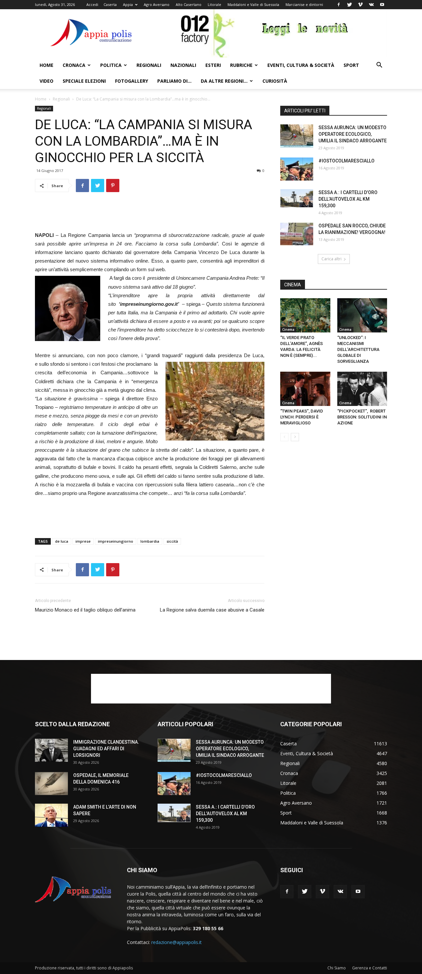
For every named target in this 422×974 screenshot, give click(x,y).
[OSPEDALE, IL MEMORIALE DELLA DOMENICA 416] (51, 783)
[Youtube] (382, 4)
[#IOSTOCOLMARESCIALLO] (296, 169)
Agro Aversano (156, 4)
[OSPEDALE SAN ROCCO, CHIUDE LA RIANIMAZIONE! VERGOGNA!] (296, 233)
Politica (111, 65)
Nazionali (183, 65)
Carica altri (331, 259)
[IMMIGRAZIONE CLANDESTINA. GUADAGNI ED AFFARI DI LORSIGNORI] (51, 750)
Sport (351, 65)
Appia (128, 4)
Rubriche (241, 65)
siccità (172, 541)
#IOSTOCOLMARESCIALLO (346, 160)
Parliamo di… (174, 81)
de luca (61, 541)
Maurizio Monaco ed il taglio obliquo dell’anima (85, 610)
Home (46, 65)
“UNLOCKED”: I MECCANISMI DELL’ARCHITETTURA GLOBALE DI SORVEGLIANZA (358, 349)
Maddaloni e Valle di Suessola (253, 4)
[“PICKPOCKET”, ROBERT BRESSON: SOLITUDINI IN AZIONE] (362, 389)
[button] (379, 66)
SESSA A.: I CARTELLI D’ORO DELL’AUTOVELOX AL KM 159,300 (347, 199)
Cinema (288, 329)
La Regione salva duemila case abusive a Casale (212, 610)
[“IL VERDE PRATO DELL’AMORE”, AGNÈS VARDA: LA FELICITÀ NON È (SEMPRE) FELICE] (305, 315)
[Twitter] (349, 4)
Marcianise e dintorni (304, 4)
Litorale (214, 4)
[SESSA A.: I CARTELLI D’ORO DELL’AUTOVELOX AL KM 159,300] (296, 198)
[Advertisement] (150, 214)
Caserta (110, 4)
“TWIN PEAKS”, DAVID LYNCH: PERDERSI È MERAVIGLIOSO (301, 417)
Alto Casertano (188, 4)
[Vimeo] (360, 4)
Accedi (92, 4)
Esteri (213, 65)
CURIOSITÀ (274, 81)
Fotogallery (131, 81)
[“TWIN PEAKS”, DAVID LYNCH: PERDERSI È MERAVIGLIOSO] (305, 389)
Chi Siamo (336, 968)
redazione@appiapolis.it (176, 942)
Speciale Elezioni (84, 81)
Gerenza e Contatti (369, 968)
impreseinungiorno (115, 541)
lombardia (149, 541)
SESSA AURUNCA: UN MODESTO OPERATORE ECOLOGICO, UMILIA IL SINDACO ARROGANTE (352, 134)
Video (46, 81)
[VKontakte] (371, 4)
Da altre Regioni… (224, 81)
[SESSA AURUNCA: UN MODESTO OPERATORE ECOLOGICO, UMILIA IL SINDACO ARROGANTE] (296, 135)
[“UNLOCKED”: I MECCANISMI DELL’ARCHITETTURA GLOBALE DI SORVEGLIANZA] (362, 315)
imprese (83, 541)
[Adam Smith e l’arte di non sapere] (51, 815)
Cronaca (74, 65)
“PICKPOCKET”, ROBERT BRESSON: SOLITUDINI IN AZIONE (362, 417)
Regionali (148, 65)
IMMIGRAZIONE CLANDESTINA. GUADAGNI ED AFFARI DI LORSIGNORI (106, 748)
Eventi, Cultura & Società (300, 65)
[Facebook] (339, 4)
